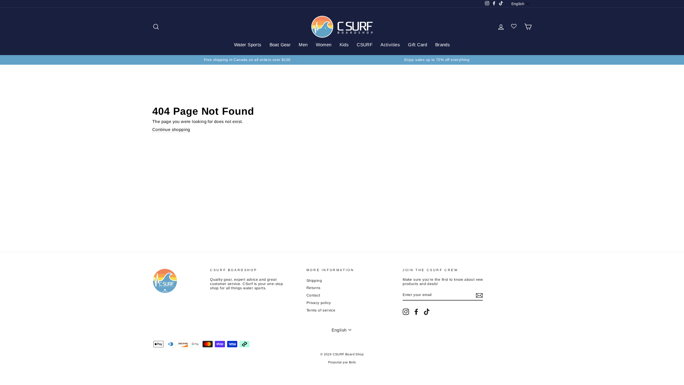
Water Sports (248, 44)
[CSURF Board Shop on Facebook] (416, 312)
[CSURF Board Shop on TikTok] (426, 312)
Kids (344, 44)
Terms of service (320, 310)
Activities (390, 44)
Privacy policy (318, 303)
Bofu (352, 362)
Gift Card (417, 44)
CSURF (364, 44)
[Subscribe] (479, 295)
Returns (313, 288)
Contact (313, 295)
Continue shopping (171, 129)
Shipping (314, 281)
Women (324, 44)
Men (303, 44)
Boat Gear (280, 44)
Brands (442, 44)
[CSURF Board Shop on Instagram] (406, 312)
